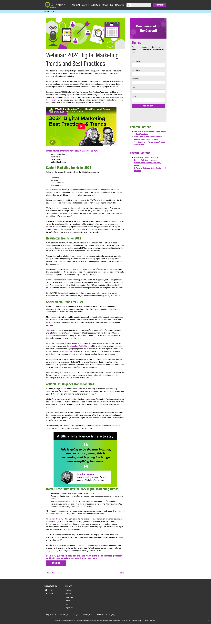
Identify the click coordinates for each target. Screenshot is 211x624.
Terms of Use (105, 615)
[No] (208, 620)
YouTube (50, 590)
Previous (51, 572)
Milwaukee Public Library (80, 346)
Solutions (85, 5)
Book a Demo (160, 5)
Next (122, 572)
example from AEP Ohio (58, 519)
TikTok (49, 330)
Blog (111, 5)
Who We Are (76, 5)
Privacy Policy (112, 615)
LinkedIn (50, 594)
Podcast (105, 5)
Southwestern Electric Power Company (62, 280)
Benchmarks (95, 5)
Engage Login (119, 5)
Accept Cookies (149, 620)
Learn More (56, 563)
